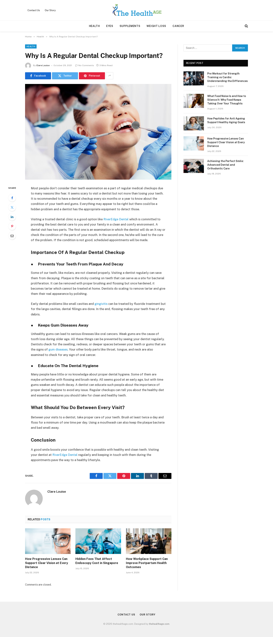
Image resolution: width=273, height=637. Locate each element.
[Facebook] (12, 198)
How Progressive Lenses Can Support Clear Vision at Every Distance (46, 563)
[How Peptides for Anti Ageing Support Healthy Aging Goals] (193, 123)
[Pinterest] (12, 226)
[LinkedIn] (12, 217)
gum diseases (58, 349)
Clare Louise (43, 65)
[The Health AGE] (136, 10)
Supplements (130, 26)
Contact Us (33, 10)
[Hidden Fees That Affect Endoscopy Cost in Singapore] (98, 541)
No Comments (86, 65)
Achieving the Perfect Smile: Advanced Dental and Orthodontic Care (225, 165)
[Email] (12, 235)
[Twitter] (12, 207)
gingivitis (101, 304)
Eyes (109, 26)
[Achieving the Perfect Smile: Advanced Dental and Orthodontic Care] (193, 166)
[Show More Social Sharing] (109, 75)
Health (94, 26)
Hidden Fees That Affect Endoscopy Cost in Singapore (96, 561)
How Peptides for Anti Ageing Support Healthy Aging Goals (226, 120)
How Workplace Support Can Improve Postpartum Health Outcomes (147, 563)
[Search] (246, 26)
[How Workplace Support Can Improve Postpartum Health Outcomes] (148, 541)
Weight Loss (156, 26)
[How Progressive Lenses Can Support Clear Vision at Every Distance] (48, 541)
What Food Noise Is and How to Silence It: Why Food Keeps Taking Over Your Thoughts (226, 100)
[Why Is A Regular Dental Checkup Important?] (98, 132)
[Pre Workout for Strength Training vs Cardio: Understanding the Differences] (193, 78)
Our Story (50, 10)
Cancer (178, 26)
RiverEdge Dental (116, 219)
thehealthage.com (159, 624)
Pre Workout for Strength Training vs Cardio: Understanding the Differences (227, 77)
